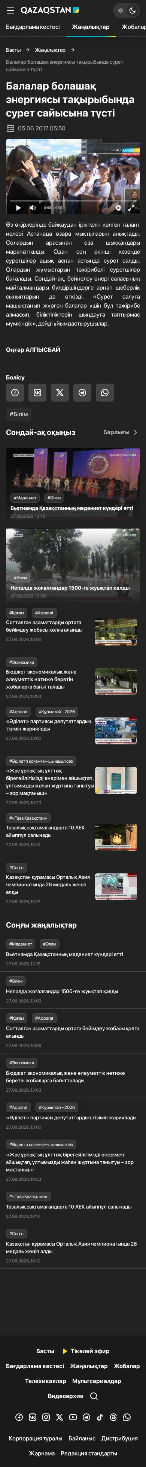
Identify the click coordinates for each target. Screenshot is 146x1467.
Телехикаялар (45, 1381)
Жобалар (127, 1366)
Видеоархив (65, 1396)
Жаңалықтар (91, 26)
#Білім (19, 414)
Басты (13, 50)
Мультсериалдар (96, 1381)
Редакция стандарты (89, 1453)
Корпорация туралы (36, 1438)
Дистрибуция (119, 1438)
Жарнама (42, 1453)
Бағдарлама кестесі (33, 26)
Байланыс (82, 1438)
